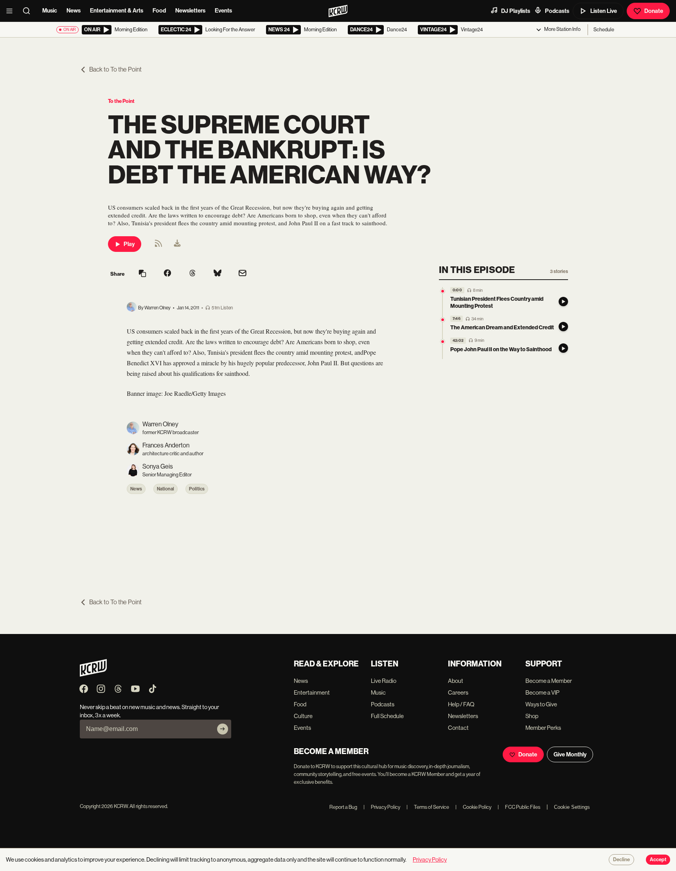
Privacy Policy (381, 807)
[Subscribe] (222, 729)
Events (223, 10)
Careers (458, 692)
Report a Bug (343, 807)
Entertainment (312, 692)
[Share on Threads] (192, 273)
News (74, 10)
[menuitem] (177, 244)
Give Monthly (570, 754)
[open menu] (11, 11)
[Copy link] (142, 273)
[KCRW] (93, 674)
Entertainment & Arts (116, 10)
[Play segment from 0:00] (442, 291)
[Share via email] (242, 274)
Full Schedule (387, 716)
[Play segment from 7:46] (442, 320)
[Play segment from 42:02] (442, 341)
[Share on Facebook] (167, 273)
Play (129, 244)
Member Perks (543, 727)
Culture (303, 716)
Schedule (603, 29)
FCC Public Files (519, 807)
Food (159, 10)
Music (49, 10)
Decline (621, 860)
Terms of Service (427, 807)
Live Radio (383, 680)
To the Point (121, 101)
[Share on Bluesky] (217, 273)
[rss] (158, 246)
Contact (458, 727)
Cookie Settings (572, 807)
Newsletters (190, 10)
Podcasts (557, 10)
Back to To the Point (115, 69)
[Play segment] (563, 301)
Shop (531, 716)
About (455, 680)
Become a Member (548, 680)
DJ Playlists (515, 10)
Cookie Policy (473, 807)
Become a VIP (542, 692)
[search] (29, 11)
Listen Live (603, 10)
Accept (658, 860)
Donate (653, 10)
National (165, 489)
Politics (197, 489)
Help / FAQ (461, 704)
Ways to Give (541, 704)
